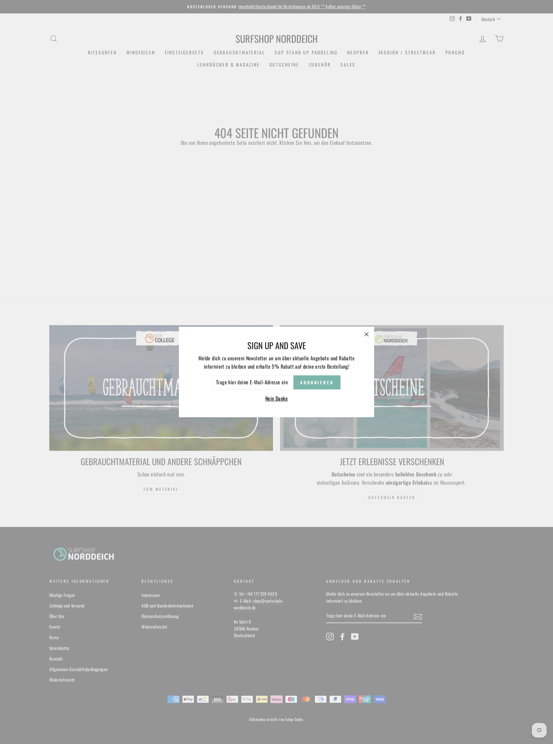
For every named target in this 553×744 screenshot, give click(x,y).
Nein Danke (276, 398)
